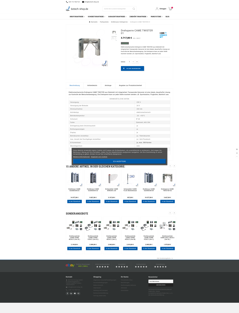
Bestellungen (125, 282)
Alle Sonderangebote (165, 258)
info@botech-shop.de (75, 287)
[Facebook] (67, 293)
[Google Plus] (78, 293)
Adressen (124, 288)
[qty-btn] (137, 61)
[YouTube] (74, 293)
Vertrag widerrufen (99, 295)
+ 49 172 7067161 (74, 290)
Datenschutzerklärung (100, 293)
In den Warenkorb (74, 201)
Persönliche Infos (126, 280)
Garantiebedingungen (100, 282)
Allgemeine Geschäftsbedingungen (104, 280)
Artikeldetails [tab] (92, 85)
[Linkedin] (71, 293)
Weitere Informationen (81, 157)
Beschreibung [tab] (75, 85)
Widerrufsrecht (98, 285)
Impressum (97, 288)
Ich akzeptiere (119, 161)
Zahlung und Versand (100, 290)
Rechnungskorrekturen (128, 285)
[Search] (134, 9)
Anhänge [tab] (108, 85)
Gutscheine (124, 290)
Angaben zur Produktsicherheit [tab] (130, 85)
